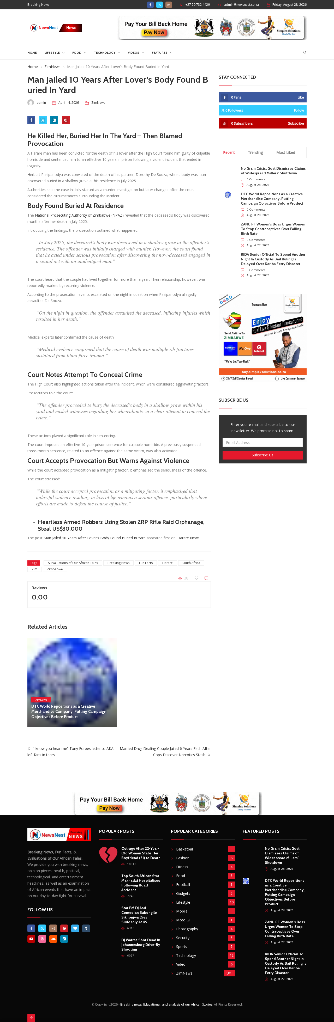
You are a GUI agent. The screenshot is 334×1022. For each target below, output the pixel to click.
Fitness (182, 866)
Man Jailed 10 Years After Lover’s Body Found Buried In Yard (95, 537)
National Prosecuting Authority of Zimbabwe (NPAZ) (79, 215)
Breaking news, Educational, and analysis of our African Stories (166, 1004)
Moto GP (184, 919)
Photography (187, 928)
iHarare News (188, 537)
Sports (181, 946)
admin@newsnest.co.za (241, 4)
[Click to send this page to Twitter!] (43, 120)
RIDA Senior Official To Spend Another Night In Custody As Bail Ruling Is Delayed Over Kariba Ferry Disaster (273, 259)
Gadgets (183, 893)
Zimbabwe (55, 569)
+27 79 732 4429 (198, 4)
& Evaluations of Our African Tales (73, 563)
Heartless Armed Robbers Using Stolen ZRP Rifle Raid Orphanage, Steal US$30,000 (121, 525)
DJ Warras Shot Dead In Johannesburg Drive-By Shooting (140, 945)
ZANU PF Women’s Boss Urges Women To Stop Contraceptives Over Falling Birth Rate (273, 229)
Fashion (182, 857)
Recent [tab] (229, 152)
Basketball (185, 849)
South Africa (191, 563)
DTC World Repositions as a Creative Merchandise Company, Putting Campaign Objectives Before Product (68, 711)
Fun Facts (146, 563)
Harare (167, 563)
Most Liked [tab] (285, 152)
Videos (133, 52)
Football (183, 884)
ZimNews (52, 66)
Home (32, 52)
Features (160, 52)
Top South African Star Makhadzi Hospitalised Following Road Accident (140, 882)
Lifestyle (52, 52)
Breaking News (118, 563)
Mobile (182, 911)
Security (182, 937)
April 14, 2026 (68, 102)
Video (181, 964)
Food (76, 52)
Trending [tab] (255, 152)
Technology (104, 52)
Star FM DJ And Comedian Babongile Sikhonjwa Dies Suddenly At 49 (139, 914)
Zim (34, 569)
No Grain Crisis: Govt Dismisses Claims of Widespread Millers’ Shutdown (273, 170)
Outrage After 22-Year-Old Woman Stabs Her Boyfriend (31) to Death (140, 853)
